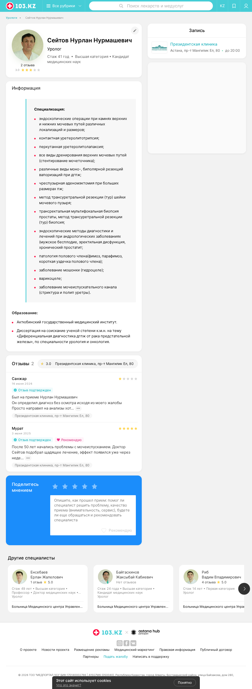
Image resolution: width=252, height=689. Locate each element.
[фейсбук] (126, 643)
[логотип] (21, 6)
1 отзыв (36, 582)
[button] (116, 530)
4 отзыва (209, 582)
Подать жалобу (116, 656)
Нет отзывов (126, 582)
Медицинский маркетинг (134, 650)
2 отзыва (27, 65)
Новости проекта (55, 650)
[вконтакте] (133, 643)
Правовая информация (177, 650)
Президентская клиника (193, 44)
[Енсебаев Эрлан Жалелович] (51, 588)
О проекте (28, 650)
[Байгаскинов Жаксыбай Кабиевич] (136, 588)
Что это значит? (68, 685)
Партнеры (91, 656)
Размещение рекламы (92, 650)
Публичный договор (216, 650)
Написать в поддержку (151, 656)
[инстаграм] (120, 643)
